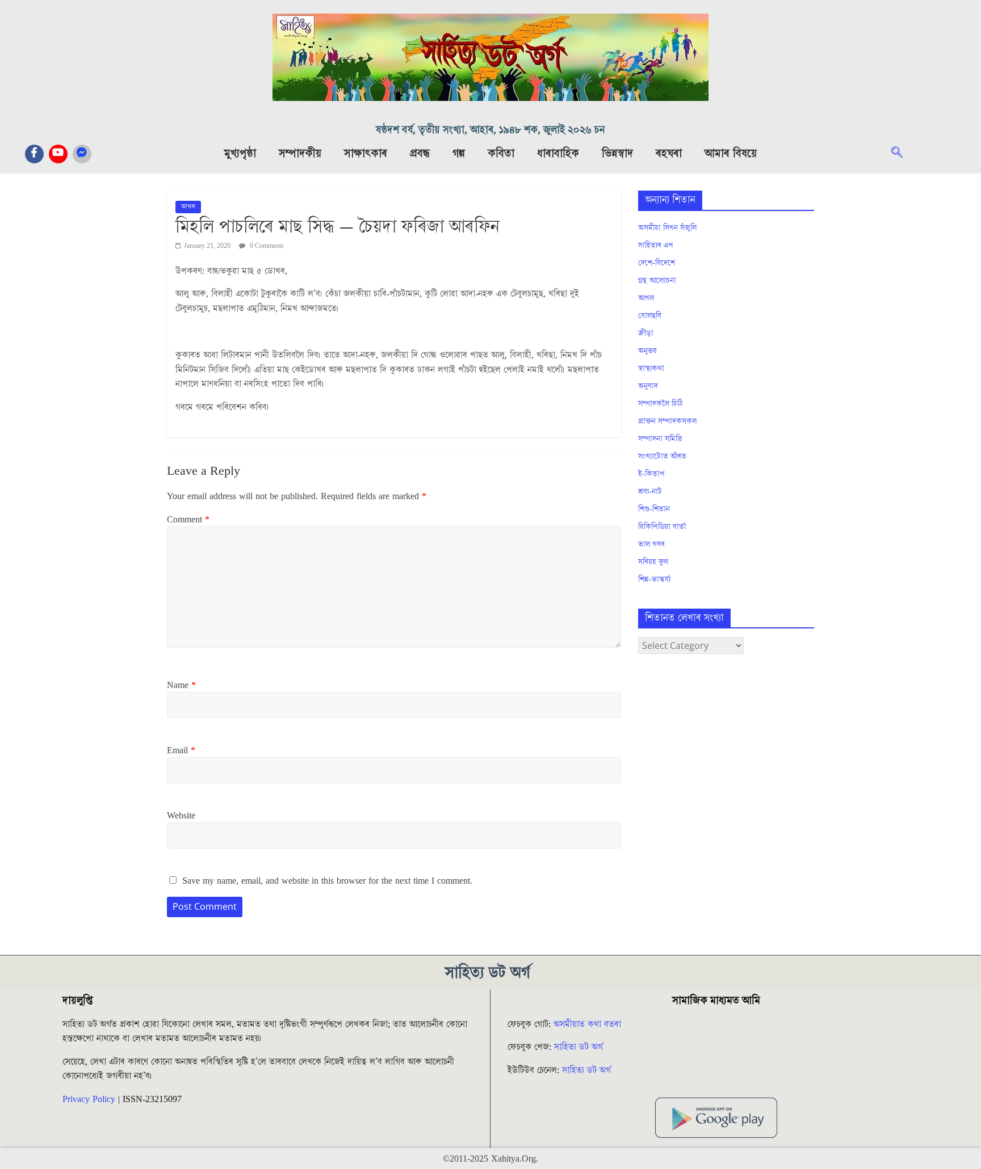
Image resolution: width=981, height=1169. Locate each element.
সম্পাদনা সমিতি (660, 439)
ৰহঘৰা (669, 154)
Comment (188, 519)
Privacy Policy (88, 1099)
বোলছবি (649, 316)
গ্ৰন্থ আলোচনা (657, 280)
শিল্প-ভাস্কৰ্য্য (654, 579)
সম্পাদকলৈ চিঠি (660, 404)
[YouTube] (58, 154)
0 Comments (266, 246)
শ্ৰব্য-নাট (650, 491)
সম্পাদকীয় (300, 154)
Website (181, 815)
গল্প (458, 154)
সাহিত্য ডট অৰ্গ (578, 1047)
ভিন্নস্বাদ (617, 154)
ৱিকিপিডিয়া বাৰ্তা (662, 527)
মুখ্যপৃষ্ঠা (240, 154)
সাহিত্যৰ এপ (655, 245)
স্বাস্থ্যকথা (651, 368)
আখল (188, 207)
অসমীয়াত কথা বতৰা (589, 1024)
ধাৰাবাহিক (558, 154)
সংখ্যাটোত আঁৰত (662, 456)
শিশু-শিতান (654, 509)
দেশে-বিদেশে (656, 263)
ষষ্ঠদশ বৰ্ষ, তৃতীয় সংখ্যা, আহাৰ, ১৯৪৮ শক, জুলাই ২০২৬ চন (490, 130)
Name (181, 685)
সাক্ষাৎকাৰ (365, 154)
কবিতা (501, 154)
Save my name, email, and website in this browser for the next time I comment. (327, 881)
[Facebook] (34, 154)
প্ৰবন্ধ (420, 154)
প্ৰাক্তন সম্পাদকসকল (667, 421)
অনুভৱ (647, 351)
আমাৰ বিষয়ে (731, 154)
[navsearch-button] (902, 153)
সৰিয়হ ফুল (653, 562)
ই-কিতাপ (651, 474)
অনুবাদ (648, 386)
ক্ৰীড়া (645, 333)
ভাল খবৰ (651, 544)
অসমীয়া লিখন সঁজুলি (667, 228)
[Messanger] (82, 154)
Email (181, 750)
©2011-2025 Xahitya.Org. (490, 1159)
